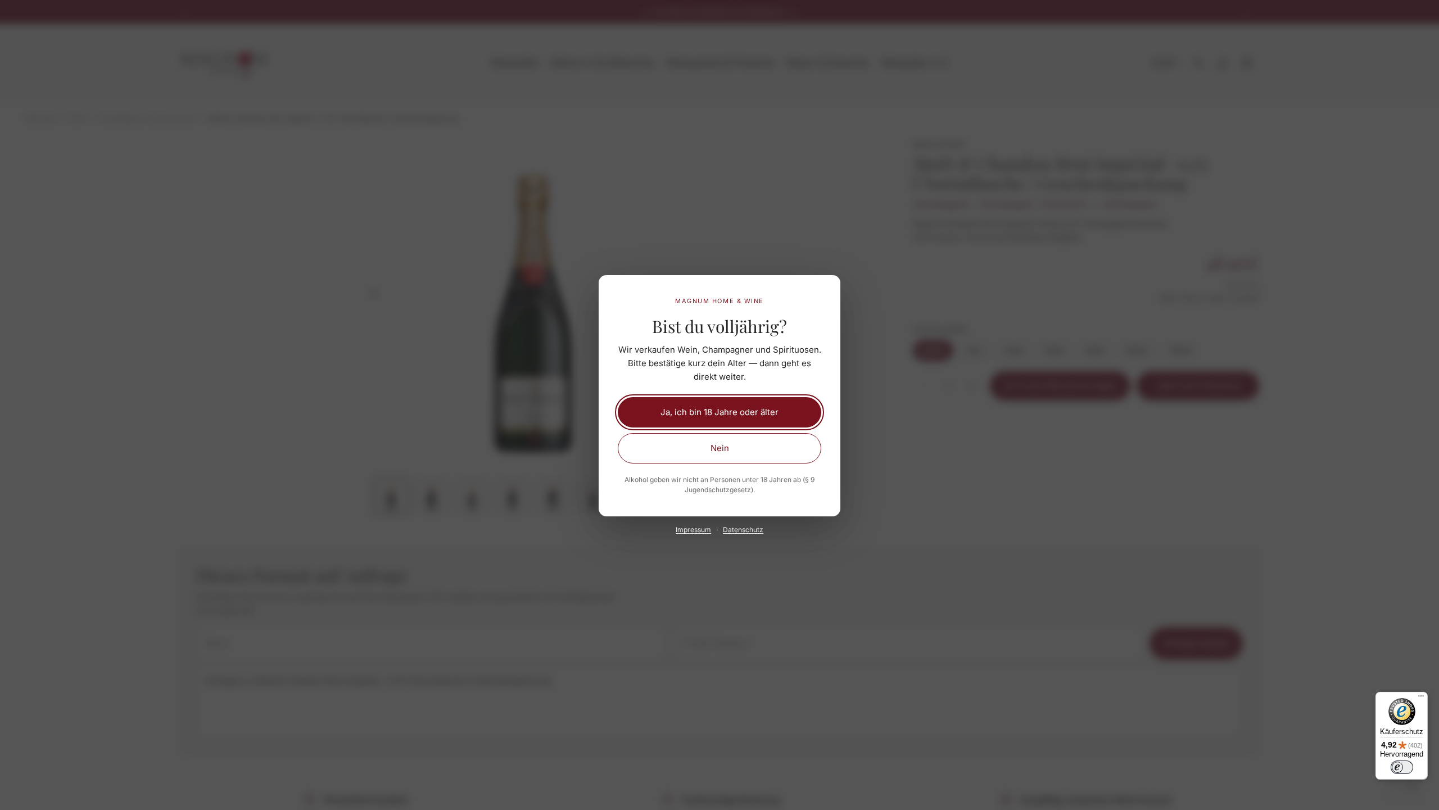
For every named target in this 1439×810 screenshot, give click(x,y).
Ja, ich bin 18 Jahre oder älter (719, 412)
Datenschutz (743, 529)
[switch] (1402, 767)
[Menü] (1421, 698)
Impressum (693, 529)
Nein (720, 448)
